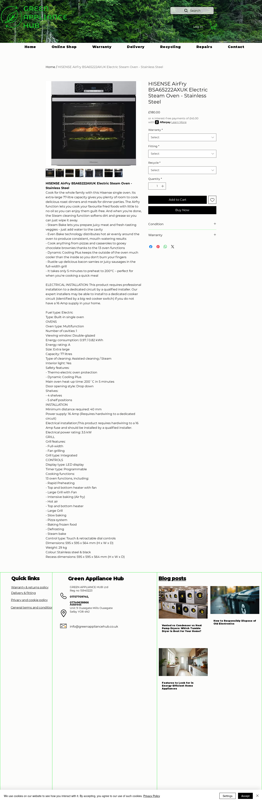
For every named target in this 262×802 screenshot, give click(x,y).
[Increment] (163, 186)
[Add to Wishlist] (212, 200)
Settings (227, 796)
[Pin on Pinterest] (158, 246)
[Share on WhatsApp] (165, 246)
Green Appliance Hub (96, 579)
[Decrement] (151, 186)
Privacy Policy (151, 796)
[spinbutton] (157, 186)
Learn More (178, 122)
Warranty (155, 130)
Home (50, 67)
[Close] (257, 796)
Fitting (153, 146)
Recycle (154, 162)
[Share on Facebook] (150, 246)
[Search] (221, 26)
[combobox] (182, 137)
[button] (213, 25)
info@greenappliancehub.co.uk (94, 626)
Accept (245, 796)
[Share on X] (172, 246)
